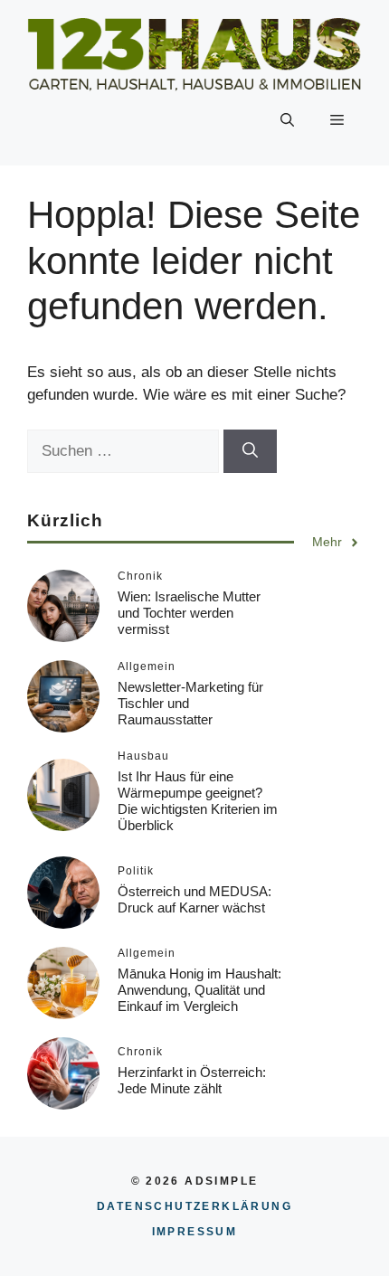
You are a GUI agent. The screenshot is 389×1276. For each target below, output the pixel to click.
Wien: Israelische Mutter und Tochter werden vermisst (189, 613)
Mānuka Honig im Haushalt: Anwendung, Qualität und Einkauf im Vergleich (199, 990)
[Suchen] (250, 451)
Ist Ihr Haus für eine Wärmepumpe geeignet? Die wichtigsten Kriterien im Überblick (198, 801)
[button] (287, 120)
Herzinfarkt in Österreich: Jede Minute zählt (192, 1080)
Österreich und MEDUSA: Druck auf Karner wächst (194, 899)
